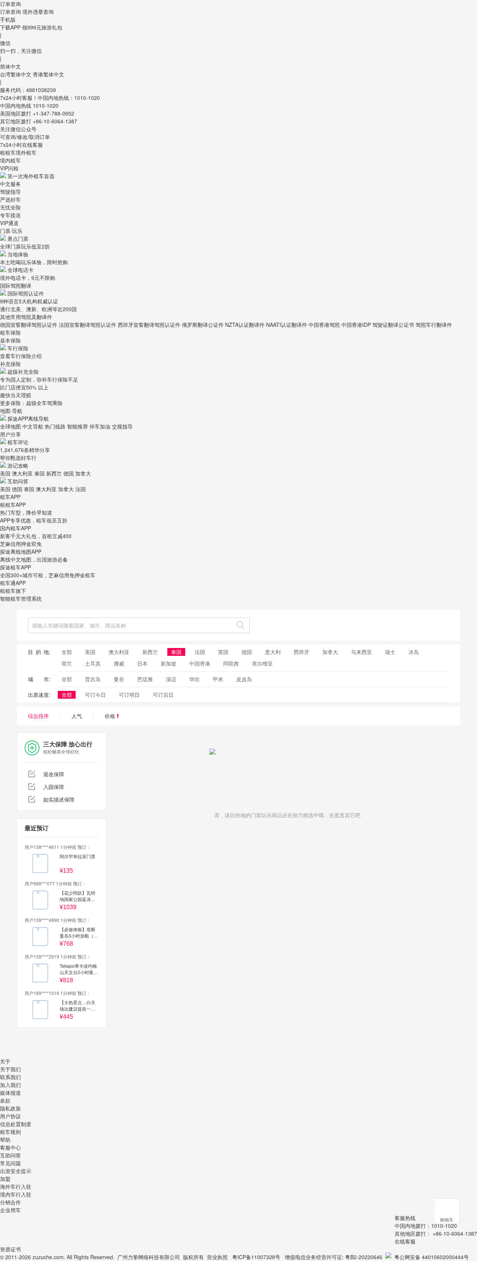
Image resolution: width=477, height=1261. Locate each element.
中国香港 (199, 663)
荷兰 (66, 663)
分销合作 (10, 1202)
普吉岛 (93, 679)
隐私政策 (10, 1108)
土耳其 (93, 663)
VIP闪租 (9, 168)
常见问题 (10, 1163)
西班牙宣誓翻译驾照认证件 (149, 324)
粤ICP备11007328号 (256, 1257)
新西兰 (54, 473)
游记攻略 (17, 465)
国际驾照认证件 (25, 293)
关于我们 (10, 1069)
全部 (66, 651)
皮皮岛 (244, 679)
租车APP (10, 496)
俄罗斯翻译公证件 (203, 324)
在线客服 (405, 1241)
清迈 (171, 679)
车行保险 (17, 348)
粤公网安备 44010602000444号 (431, 1257)
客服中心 (10, 1147)
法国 (80, 489)
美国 (5, 473)
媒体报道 (10, 1092)
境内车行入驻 (15, 1194)
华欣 (194, 679)
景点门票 (17, 238)
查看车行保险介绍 (21, 356)
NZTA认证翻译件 (245, 324)
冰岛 (413, 651)
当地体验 (17, 254)
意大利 (273, 651)
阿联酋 (231, 663)
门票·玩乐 (11, 230)
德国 (68, 473)
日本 (142, 663)
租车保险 (10, 332)
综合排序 (38, 716)
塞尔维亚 (262, 663)
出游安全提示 (15, 1171)
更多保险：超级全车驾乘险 (31, 403)
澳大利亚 (22, 473)
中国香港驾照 (324, 324)
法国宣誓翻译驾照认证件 (87, 324)
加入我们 (10, 1084)
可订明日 (129, 694)
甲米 (218, 679)
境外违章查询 (38, 11)
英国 (223, 651)
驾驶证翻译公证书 (393, 324)
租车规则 (10, 1131)
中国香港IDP (356, 324)
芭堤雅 (145, 679)
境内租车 (10, 160)
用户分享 (10, 434)
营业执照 (217, 1257)
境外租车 (26, 152)
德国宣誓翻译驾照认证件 (28, 324)
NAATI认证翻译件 (286, 324)
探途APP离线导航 (28, 418)
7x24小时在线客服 (21, 144)
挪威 (119, 663)
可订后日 (163, 694)
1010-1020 (46, 105)
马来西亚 (361, 651)
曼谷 (119, 679)
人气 (77, 716)
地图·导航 (11, 410)
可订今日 (95, 694)
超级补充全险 (23, 371)
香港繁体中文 (48, 74)
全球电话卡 (20, 270)
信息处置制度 (15, 1124)
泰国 (39, 473)
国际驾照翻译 (15, 285)
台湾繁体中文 (16, 74)
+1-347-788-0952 (53, 113)
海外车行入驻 (15, 1186)
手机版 (8, 19)
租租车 (8, 152)
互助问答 (17, 481)
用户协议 (10, 1116)
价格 (111, 716)
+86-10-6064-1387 (55, 121)
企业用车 (10, 1210)
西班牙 (301, 651)
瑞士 (390, 651)
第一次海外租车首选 (30, 176)
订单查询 (10, 11)
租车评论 (17, 442)
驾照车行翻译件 (434, 324)
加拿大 (83, 473)
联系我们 (10, 1077)
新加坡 (168, 663)
